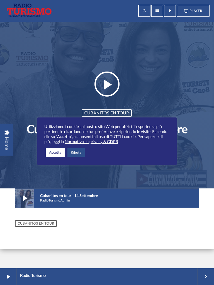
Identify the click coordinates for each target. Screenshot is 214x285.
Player (193, 11)
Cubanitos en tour (106, 113)
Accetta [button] (55, 152)
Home (7, 139)
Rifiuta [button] (76, 152)
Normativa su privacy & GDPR (91, 141)
